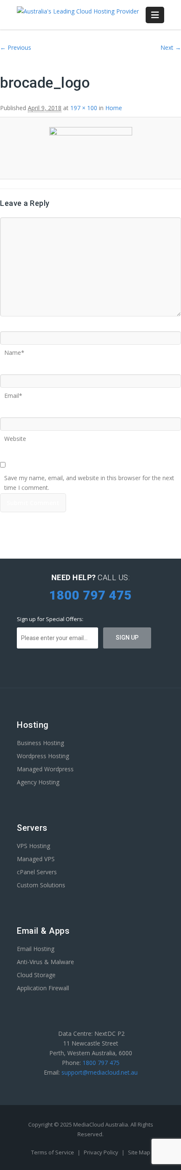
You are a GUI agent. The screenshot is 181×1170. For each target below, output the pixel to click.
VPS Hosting (33, 846)
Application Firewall (43, 988)
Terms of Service (53, 1152)
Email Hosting (35, 949)
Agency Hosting (38, 782)
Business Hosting (40, 743)
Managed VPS (36, 859)
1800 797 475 (101, 1063)
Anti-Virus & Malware (45, 962)
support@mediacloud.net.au (99, 1072)
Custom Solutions (41, 885)
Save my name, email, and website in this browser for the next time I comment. (89, 475)
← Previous (15, 47)
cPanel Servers (37, 872)
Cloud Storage (36, 975)
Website (15, 436)
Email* (13, 393)
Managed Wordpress (45, 769)
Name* (14, 350)
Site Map (139, 1152)
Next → (170, 47)
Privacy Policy (102, 1152)
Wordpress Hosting (43, 756)
